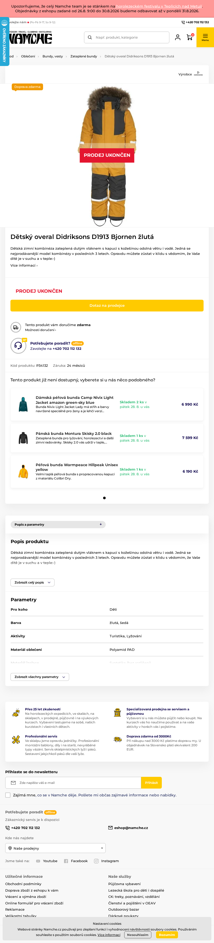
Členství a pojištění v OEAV (132, 903)
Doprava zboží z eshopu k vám (31, 890)
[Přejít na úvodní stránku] (28, 37)
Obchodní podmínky (23, 884)
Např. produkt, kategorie (117, 37)
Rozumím (167, 935)
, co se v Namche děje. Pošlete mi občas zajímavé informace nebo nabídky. (94, 795)
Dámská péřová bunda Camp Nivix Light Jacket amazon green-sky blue (75, 400)
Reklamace (15, 909)
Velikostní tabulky (20, 916)
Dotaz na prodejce (107, 305)
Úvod (9, 56)
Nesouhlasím (137, 935)
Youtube (50, 861)
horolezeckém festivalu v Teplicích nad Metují (158, 6)
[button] (205, 37)
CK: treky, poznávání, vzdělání (134, 896)
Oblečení (28, 56)
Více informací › (24, 265)
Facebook (79, 861)
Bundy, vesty (53, 56)
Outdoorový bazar (123, 909)
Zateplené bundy (83, 56)
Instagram (110, 861)
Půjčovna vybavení (124, 884)
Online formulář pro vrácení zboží (34, 903)
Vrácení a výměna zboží (25, 896)
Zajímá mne (24, 795)
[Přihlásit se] (177, 37)
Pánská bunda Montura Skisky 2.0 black (74, 433)
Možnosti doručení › (40, 330)
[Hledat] (90, 37)
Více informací (109, 935)
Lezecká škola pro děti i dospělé (136, 890)
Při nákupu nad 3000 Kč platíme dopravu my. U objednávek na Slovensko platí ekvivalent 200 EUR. (164, 745)
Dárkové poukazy (123, 916)
